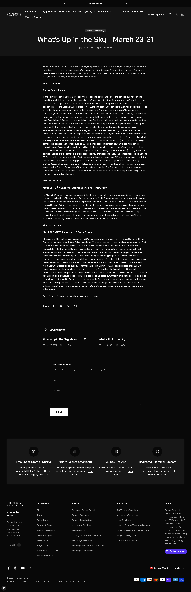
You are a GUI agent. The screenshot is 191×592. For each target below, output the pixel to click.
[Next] (126, 3)
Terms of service (28, 581)
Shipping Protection (81, 530)
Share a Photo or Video (48, 550)
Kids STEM (137, 11)
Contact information (76, 581)
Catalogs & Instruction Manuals (86, 535)
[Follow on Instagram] (16, 568)
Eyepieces (48, 11)
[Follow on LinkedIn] (30, 568)
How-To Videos (124, 520)
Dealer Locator (44, 520)
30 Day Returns (95, 3)
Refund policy (12, 581)
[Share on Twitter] (61, 306)
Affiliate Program (45, 535)
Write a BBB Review (46, 555)
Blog (39, 510)
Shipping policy (58, 581)
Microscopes (104, 11)
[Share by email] (75, 306)
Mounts (63, 11)
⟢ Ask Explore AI (156, 14)
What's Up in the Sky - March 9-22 (64, 339)
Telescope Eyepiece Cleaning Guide (133, 530)
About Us (41, 515)
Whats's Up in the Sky (95, 31)
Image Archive (43, 545)
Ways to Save (31, 17)
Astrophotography (82, 11)
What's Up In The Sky (112, 339)
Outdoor (121, 11)
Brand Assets (43, 540)
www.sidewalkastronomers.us (103, 218)
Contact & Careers (45, 525)
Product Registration (82, 520)
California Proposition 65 (128, 540)
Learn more (44, 474)
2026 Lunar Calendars (127, 510)
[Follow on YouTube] (23, 568)
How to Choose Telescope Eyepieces (134, 525)
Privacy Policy (101, 370)
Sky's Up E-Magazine (126, 535)
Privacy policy (43, 581)
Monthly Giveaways (46, 530)
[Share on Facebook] (53, 306)
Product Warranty (80, 515)
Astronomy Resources (127, 515)
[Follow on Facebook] (8, 568)
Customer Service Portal (83, 510)
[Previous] (64, 3)
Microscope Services (81, 525)
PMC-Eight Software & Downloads (88, 545)
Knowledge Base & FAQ (82, 540)
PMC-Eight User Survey (83, 550)
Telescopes (30, 11)
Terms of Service (118, 370)
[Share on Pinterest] (68, 306)
